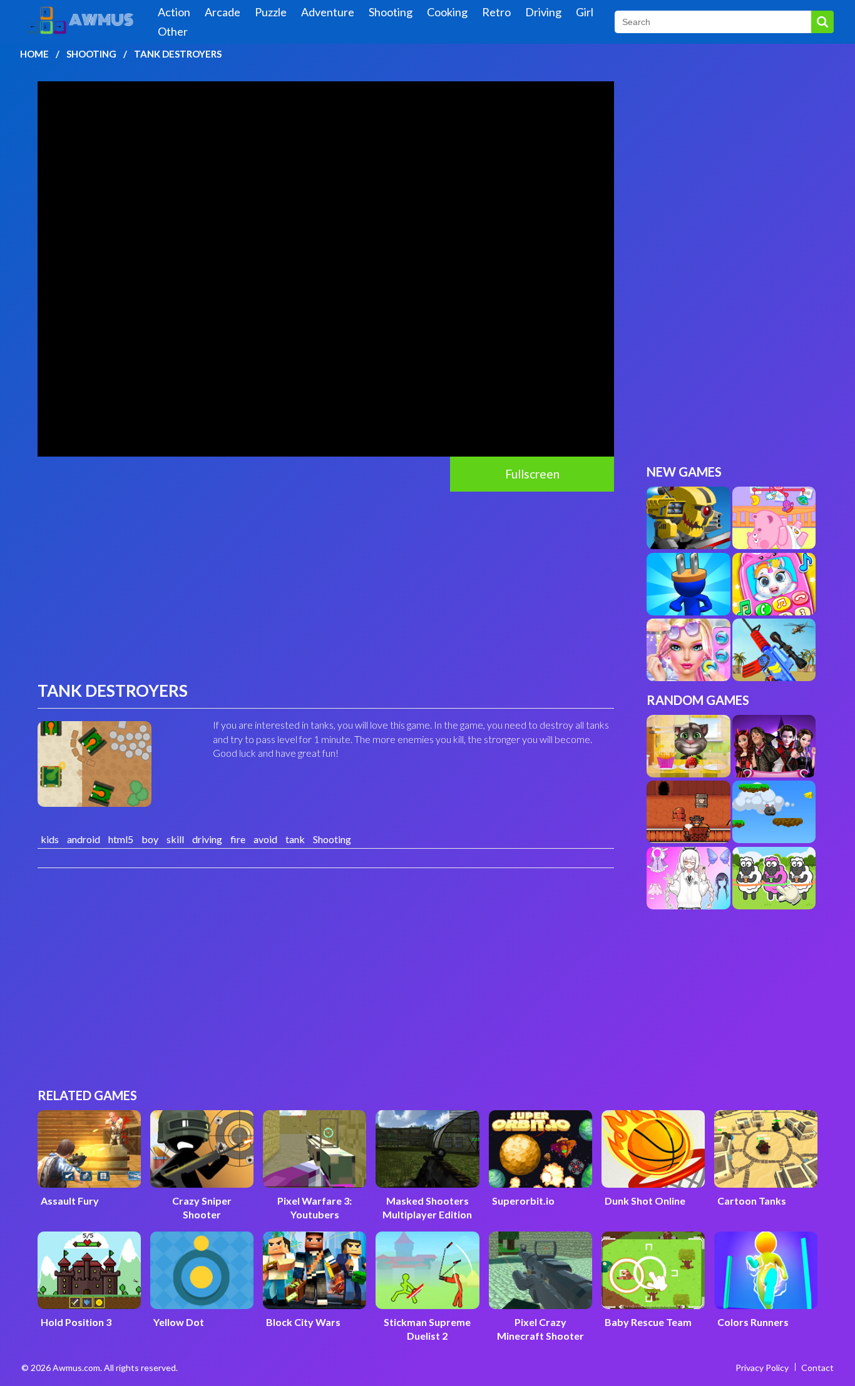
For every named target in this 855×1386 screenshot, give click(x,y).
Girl (584, 12)
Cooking (447, 12)
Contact (817, 1367)
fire (237, 839)
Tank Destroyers (178, 53)
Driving (543, 12)
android (83, 839)
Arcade (222, 12)
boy (149, 839)
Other (173, 31)
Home (34, 53)
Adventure (327, 12)
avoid (265, 839)
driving (207, 839)
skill (175, 839)
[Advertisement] (326, 585)
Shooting (390, 12)
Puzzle (271, 12)
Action (174, 12)
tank (295, 839)
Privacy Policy (762, 1367)
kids (50, 839)
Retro (496, 12)
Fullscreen (532, 474)
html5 (120, 839)
